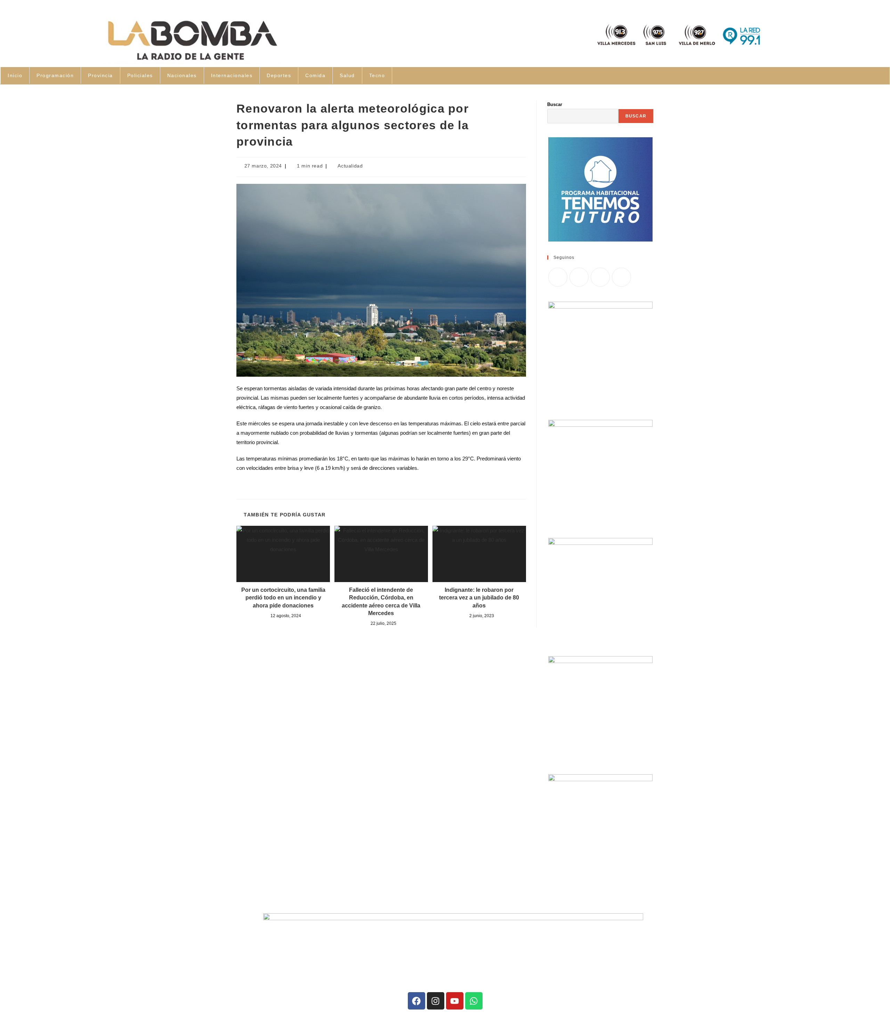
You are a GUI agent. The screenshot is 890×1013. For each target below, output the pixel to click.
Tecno (377, 75)
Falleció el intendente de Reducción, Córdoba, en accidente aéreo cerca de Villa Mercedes (381, 601)
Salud (347, 75)
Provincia (100, 75)
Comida (315, 75)
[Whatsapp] (474, 1001)
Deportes (279, 75)
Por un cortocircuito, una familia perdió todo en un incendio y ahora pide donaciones (283, 597)
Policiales (140, 75)
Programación (55, 75)
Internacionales (232, 75)
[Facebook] (579, 277)
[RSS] (621, 277)
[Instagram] (600, 277)
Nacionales (182, 75)
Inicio (15, 75)
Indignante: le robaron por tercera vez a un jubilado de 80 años (479, 597)
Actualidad (350, 166)
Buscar (554, 104)
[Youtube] (454, 1001)
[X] (557, 277)
